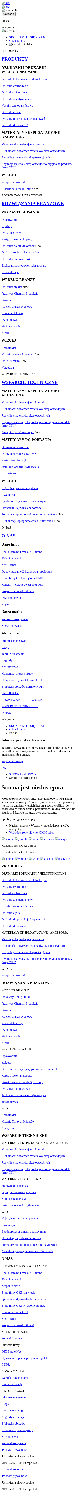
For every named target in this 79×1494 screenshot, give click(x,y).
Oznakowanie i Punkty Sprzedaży (22, 1082)
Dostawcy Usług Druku (16, 997)
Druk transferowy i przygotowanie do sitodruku (30, 1069)
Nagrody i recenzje (13, 1417)
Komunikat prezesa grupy (17, 673)
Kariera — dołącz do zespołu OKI (22, 584)
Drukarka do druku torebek (18, 246)
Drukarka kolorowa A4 (16, 259)
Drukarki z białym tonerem (18, 99)
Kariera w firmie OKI (15, 1312)
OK (4, 767)
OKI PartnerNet (11, 597)
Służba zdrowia (11, 326)
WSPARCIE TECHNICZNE (30, 382)
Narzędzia (8, 367)
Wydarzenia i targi (13, 1410)
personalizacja (10, 272)
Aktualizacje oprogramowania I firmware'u (27, 521)
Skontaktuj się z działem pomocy (21, 508)
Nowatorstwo (10, 667)
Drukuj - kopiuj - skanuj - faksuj (21, 252)
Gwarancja (8, 494)
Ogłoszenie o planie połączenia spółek (25, 1358)
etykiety (6, 1062)
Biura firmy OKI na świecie (18, 1292)
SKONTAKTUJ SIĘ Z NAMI (28, 37)
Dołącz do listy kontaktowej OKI (22, 680)
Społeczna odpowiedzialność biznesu (24, 1299)
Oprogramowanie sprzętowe (19, 453)
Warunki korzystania (14, 1443)
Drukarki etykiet (11, 112)
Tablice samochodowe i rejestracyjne (24, 265)
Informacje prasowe (14, 640)
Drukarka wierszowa (14, 92)
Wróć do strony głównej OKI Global (31, 832)
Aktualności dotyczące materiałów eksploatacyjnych (33, 150)
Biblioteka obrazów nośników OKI (23, 686)
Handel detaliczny (12, 313)
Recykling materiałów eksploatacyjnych (26, 157)
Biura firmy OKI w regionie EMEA (23, 578)
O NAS (8, 535)
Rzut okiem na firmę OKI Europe (22, 551)
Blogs (5, 647)
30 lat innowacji (11, 558)
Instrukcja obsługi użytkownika (21, 466)
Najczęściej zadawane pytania (20, 488)
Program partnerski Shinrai (18, 591)
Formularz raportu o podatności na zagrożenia (29, 514)
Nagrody (7, 660)
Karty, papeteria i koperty (17, 239)
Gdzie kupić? (17, 40)
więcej (5, 604)
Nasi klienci (9, 565)
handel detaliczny (12, 1023)
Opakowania (9, 219)
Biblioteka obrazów (13, 1423)
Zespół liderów (11, 1286)
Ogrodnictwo (10, 319)
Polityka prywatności (15, 1449)
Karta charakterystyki (14, 460)
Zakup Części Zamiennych (18, 432)
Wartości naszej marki (15, 619)
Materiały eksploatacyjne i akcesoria (24, 402)
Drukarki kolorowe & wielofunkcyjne (24, 79)
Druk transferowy (12, 232)
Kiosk (5, 332)
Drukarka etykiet (12, 287)
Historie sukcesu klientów (17, 188)
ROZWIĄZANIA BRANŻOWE (33, 203)
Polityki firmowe (12, 1338)
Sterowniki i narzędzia (15, 447)
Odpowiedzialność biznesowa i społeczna (27, 571)
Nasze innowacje (12, 625)
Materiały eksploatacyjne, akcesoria (23, 144)
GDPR (6, 1364)
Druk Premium (11, 361)
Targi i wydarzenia (13, 653)
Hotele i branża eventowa (17, 306)
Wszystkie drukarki (13, 182)
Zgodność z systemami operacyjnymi (24, 501)
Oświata (7, 300)
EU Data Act (9, 473)
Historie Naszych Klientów (18, 1121)
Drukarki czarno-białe (15, 86)
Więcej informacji (12, 761)
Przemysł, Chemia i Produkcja (20, 293)
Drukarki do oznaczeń (15, 125)
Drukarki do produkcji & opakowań (23, 118)
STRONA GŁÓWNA (22, 774)
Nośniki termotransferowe (17, 105)
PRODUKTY (15, 58)
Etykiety (7, 226)
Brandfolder (9, 347)
